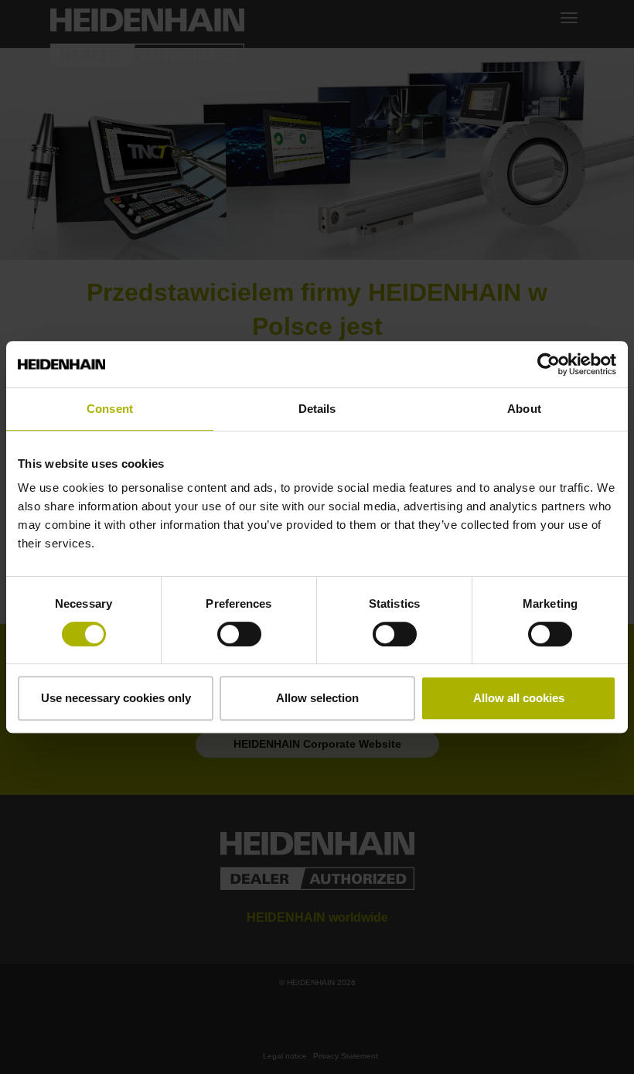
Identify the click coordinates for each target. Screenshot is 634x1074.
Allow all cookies (518, 697)
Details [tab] (317, 408)
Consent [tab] (110, 408)
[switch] (239, 634)
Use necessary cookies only (116, 697)
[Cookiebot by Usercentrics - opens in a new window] (548, 364)
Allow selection (317, 697)
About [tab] (524, 408)
